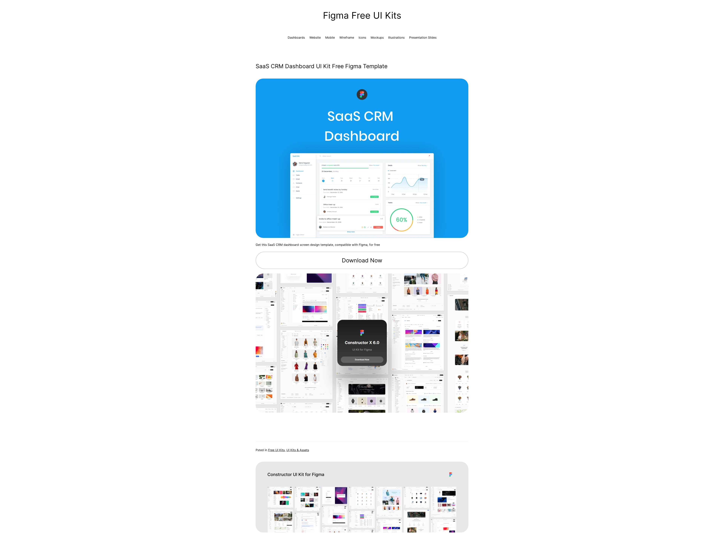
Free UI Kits (276, 450)
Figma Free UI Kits (362, 15)
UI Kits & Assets (297, 450)
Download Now (362, 260)
